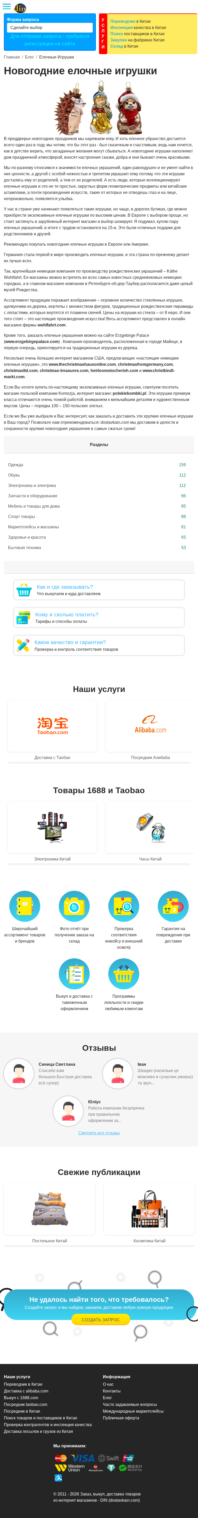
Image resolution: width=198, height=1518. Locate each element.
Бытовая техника (97, 547)
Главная (12, 57)
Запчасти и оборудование (97, 496)
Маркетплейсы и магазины (97, 527)
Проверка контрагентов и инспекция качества (48, 1424)
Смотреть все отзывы (99, 1133)
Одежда (97, 465)
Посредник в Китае (22, 1411)
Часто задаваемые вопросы (130, 1404)
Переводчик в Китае (23, 1384)
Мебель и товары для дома (97, 506)
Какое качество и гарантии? (70, 642)
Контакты (112, 1391)
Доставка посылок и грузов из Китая (38, 1431)
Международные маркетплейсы (133, 1411)
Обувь (97, 475)
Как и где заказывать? (65, 587)
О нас (108, 1384)
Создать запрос (101, 1320)
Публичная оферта (121, 1418)
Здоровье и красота (97, 537)
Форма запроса (23, 19)
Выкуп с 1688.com (21, 1398)
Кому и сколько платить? (66, 614)
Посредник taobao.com (25, 1404)
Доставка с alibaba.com (26, 1391)
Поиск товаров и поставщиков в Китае (40, 1418)
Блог (29, 57)
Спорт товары (97, 516)
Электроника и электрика (97, 485)
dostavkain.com (124, 1500)
